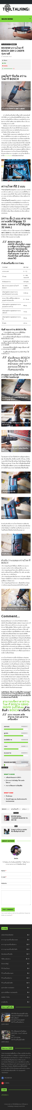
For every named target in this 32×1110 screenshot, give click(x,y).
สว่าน (25, 809)
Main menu (7, 19)
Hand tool (5, 997)
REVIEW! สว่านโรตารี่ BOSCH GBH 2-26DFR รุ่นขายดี (12, 50)
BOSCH (14, 710)
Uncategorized (7, 935)
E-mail (3, 877)
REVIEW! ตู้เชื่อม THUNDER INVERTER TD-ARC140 (19, 818)
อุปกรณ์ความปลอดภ (7, 988)
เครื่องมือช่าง (4, 1095)
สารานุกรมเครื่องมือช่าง (8, 944)
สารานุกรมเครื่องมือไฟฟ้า (9, 949)
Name (3, 871)
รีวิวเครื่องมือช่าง (6, 978)
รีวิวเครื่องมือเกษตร (7, 973)
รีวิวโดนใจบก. (5, 968)
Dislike (6, 66)
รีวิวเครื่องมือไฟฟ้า (6, 44)
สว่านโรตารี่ (15, 809)
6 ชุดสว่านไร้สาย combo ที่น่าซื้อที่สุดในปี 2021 (19, 830)
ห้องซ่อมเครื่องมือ (6, 954)
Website (4, 883)
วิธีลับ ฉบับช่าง (5, 959)
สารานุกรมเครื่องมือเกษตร (9, 940)
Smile (16, 858)
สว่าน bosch (8, 155)
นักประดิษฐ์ (4, 964)
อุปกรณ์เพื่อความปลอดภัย (9, 992)
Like (5, 63)
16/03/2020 (6, 56)
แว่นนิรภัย (4, 1002)
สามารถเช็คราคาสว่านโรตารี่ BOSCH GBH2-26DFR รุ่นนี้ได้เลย (16, 704)
